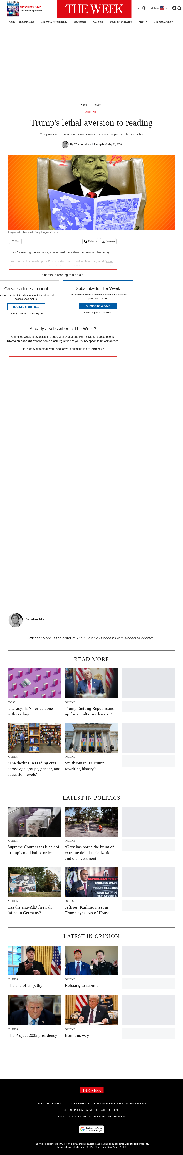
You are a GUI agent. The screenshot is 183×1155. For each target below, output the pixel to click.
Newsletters (80, 21)
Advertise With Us (98, 1110)
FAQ (116, 1110)
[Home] (11, 21)
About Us (43, 1103)
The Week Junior (163, 21)
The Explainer (26, 21)
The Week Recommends (54, 21)
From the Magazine (121, 21)
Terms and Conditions (107, 1103)
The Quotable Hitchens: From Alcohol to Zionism (114, 638)
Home (84, 104)
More (142, 21)
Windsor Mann (82, 144)
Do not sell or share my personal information (91, 1116)
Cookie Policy (73, 1110)
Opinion (90, 112)
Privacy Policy (136, 1103)
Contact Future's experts (70, 1103)
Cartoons (98, 21)
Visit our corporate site (136, 1144)
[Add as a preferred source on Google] (91, 1129)
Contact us (96, 348)
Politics (97, 104)
